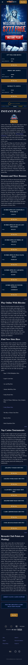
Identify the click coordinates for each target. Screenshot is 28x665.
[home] (11, 3)
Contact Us (17, 643)
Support (4, 640)
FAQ (3, 637)
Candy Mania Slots (8, 407)
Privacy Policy (5, 643)
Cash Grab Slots (24, 106)
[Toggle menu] (2, 2)
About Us (16, 637)
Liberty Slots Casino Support (14, 597)
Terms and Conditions (19, 640)
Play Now (23, 2)
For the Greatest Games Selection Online (14, 605)
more (25, 299)
